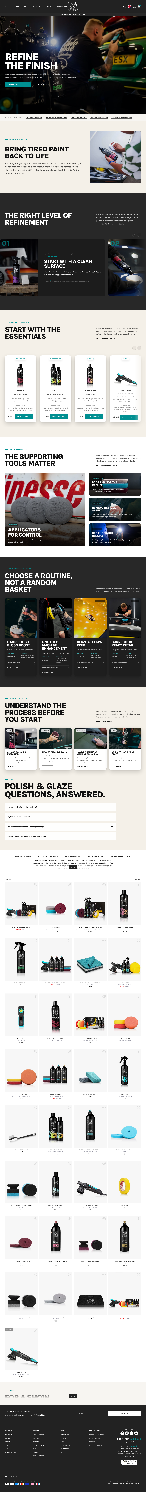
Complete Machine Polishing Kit (125, 1317)
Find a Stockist (38, 1445)
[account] (134, 6)
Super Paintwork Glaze (125, 928)
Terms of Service (20, 1481)
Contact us (37, 1452)
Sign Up (124, 1413)
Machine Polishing (34, 117)
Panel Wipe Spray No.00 (21, 983)
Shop (63, 1430)
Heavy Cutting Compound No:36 (56, 1262)
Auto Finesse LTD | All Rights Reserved (122, 1481)
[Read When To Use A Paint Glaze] (125, 749)
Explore (8, 1430)
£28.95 (125, 931)
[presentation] (22, 1476)
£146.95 (90, 931)
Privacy (7, 1481)
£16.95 (90, 1265)
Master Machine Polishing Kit (55, 983)
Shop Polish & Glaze (16, 85)
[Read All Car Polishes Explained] (21, 749)
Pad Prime (124, 1095)
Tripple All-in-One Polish (55, 1039)
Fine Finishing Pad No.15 (56, 1318)
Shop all (64, 1438)
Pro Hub (92, 1442)
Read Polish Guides (104, 721)
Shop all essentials (105, 338)
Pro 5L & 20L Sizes (95, 1445)
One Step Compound (55, 1150)
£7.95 (124, 1098)
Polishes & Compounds (56, 117)
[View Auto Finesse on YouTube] (136, 1435)
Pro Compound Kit (56, 1095)
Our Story (8, 1435)
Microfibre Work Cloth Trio (90, 983)
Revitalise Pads (21, 1095)
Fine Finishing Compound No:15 (124, 1262)
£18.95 (56, 1042)
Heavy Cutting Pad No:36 (21, 1262)
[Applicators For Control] (45, 509)
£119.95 (90, 1042)
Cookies (35, 1481)
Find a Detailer (38, 1456)
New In (63, 1442)
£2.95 (21, 1152)
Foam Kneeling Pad (90, 1317)
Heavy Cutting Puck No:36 (90, 1262)
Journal (8, 1442)
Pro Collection (94, 1438)
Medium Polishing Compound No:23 (90, 1150)
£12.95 (56, 931)
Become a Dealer (11, 1452)
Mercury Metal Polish (55, 1206)
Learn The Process (44, 85)
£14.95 (90, 1319)
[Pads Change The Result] (115, 484)
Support (36, 1430)
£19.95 (124, 1154)
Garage (7, 1438)
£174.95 (21, 1376)
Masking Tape (124, 1205)
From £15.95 (55, 1154)
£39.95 (90, 1154)
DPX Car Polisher (21, 1373)
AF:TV (6, 1449)
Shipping (36, 1438)
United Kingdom (14, 1476)
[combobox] (108, 6)
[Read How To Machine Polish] (55, 749)
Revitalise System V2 (90, 1039)
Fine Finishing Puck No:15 (21, 1318)
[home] (73, 6)
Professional (95, 1430)
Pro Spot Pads (56, 928)
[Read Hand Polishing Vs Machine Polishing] (90, 749)
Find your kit (65, 1435)
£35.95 (56, 1265)
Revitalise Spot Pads (125, 1039)
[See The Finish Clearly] (115, 534)
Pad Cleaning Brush (21, 1150)
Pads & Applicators (99, 117)
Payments (29, 1481)
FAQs (34, 1449)
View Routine (12, 667)
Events (7, 1445)
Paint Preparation (79, 117)
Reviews (64, 1452)
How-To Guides (38, 1435)
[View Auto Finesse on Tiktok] (131, 1435)
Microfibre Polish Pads (90, 1094)
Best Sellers (65, 1445)
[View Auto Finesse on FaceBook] (122, 1435)
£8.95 (90, 987)
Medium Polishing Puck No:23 (21, 1206)
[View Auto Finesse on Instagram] (127, 1435)
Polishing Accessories (121, 117)
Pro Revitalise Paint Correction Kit (90, 928)
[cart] (139, 6)
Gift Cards (65, 1449)
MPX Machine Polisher (90, 1206)
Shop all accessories (105, 465)
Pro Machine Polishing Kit (21, 927)
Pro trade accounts (96, 1435)
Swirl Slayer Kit (125, 983)
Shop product (23, 416)
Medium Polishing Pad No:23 (124, 1150)
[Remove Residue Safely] (115, 509)
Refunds (12, 1481)
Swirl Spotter (21, 1039)
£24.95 (125, 1265)
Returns (36, 1442)
